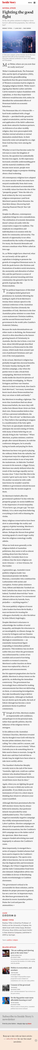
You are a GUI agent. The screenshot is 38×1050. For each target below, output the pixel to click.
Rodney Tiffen (7, 28)
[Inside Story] (12, 2)
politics (9, 940)
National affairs (9, 8)
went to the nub (16, 768)
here (29, 1024)
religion (15, 940)
